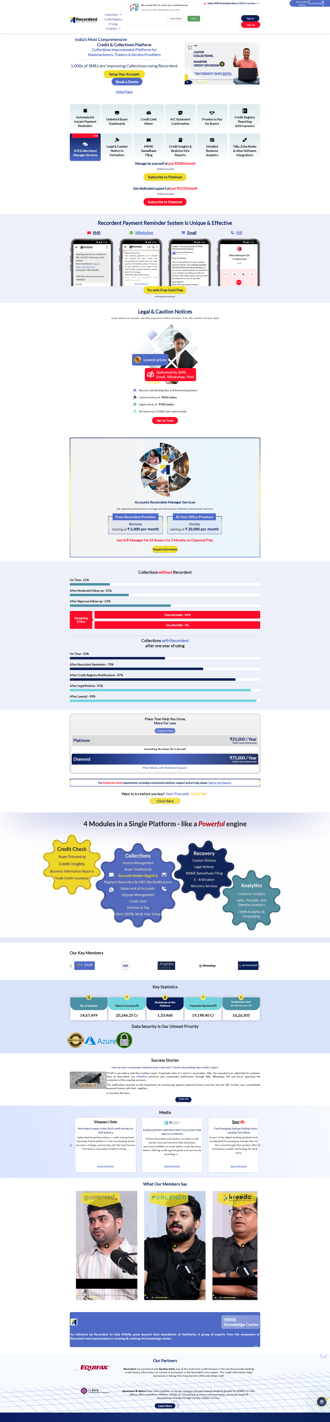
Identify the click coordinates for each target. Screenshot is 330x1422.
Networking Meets (302, 3)
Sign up (250, 24)
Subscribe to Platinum (165, 177)
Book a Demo (127, 81)
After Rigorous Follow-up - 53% (90, 601)
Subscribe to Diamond (165, 202)
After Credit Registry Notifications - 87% (96, 675)
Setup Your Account (124, 74)
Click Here (165, 801)
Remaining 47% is (81, 619)
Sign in (250, 18)
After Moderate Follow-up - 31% (91, 590)
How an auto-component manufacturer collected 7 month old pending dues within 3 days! (165, 1067)
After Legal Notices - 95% (86, 686)
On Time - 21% (79, 580)
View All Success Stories (183, 1099)
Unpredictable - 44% (177, 615)
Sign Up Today (165, 420)
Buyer (312, 3)
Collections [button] (111, 14)
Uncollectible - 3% (177, 625)
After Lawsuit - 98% (82, 696)
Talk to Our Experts (219, 782)
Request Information (165, 549)
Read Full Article (103, 1166)
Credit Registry (113, 19)
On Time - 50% (79, 654)
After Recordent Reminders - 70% (92, 664)
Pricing (113, 23)
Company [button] (111, 28)
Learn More (165, 1405)
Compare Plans (165, 730)
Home (318, 3)
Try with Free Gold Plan (165, 290)
